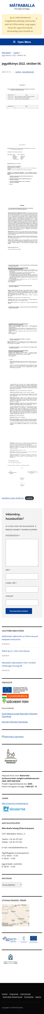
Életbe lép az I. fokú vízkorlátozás (16, 651)
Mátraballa (22, 5)
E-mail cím (11, 583)
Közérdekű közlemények (12, 997)
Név (8, 570)
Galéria (18, 72)
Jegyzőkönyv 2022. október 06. (13, 498)
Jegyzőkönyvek (28, 72)
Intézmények (25, 994)
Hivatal (4, 994)
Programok (13, 994)
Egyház (38, 997)
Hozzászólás (13, 535)
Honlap (9, 596)
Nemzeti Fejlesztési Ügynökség (15, 722)
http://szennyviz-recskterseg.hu (15, 803)
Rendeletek (28, 997)
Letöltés (29, 498)
